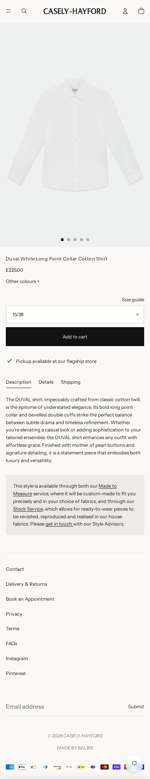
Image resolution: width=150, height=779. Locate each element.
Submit (136, 706)
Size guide (133, 299)
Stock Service (28, 509)
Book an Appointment (30, 599)
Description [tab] (18, 382)
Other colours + (23, 281)
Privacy (14, 614)
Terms (12, 628)
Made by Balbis (75, 748)
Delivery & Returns (26, 584)
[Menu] (8, 11)
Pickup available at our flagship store (56, 361)
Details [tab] (46, 382)
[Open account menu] (125, 11)
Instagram (17, 658)
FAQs (11, 643)
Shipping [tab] (70, 382)
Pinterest (16, 673)
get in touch (59, 524)
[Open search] (24, 11)
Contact (15, 569)
